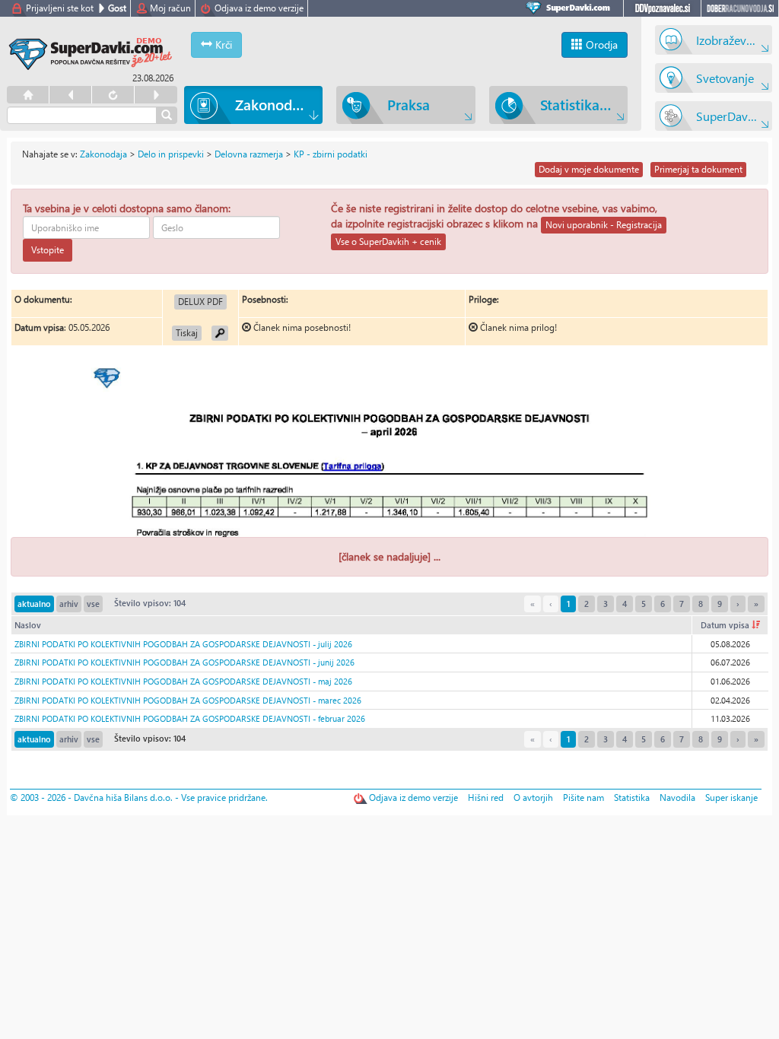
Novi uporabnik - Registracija (603, 224)
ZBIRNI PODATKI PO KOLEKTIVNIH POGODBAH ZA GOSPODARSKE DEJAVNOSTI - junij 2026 (184, 662)
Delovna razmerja (249, 154)
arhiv (68, 603)
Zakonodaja (103, 154)
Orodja (600, 44)
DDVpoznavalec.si (662, 8)
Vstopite (47, 250)
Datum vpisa (726, 625)
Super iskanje (731, 797)
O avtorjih (533, 797)
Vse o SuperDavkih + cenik (388, 241)
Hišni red (486, 797)
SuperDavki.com (570, 8)
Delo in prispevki (171, 154)
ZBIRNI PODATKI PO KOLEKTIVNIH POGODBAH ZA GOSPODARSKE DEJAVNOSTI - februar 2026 (189, 718)
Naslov (27, 625)
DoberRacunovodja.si (739, 8)
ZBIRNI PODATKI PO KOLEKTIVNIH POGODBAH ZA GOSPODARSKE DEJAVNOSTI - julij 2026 (183, 644)
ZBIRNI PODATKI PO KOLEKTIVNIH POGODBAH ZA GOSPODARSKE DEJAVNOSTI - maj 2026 (183, 681)
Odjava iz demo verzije (259, 8)
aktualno (34, 603)
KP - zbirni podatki (330, 154)
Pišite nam (583, 797)
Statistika (632, 797)
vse (93, 603)
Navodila (677, 797)
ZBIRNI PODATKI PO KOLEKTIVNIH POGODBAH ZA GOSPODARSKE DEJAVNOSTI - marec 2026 (187, 700)
